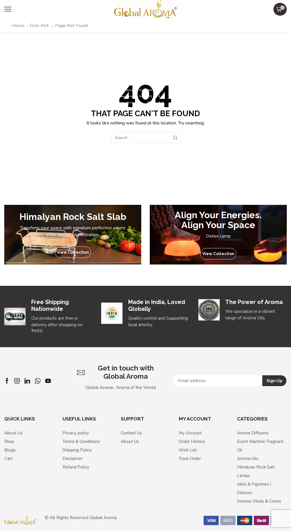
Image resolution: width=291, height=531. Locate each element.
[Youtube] (48, 381)
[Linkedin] (27, 381)
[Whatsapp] (38, 381)
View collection (73, 252)
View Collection (218, 253)
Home (18, 25)
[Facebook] (7, 381)
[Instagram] (17, 381)
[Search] (175, 137)
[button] (7, 9)
